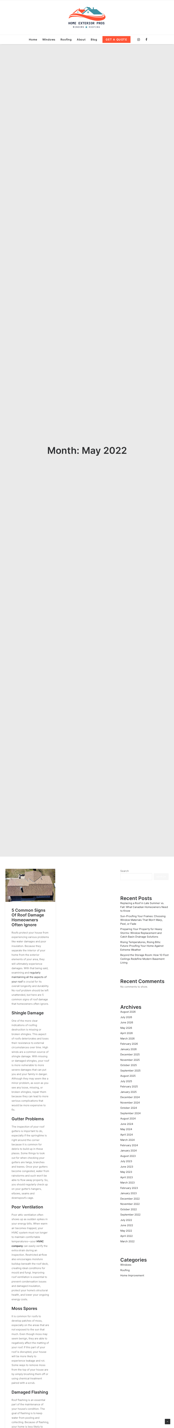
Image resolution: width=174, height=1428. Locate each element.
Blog (94, 39)
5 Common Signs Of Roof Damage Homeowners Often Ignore (28, 917)
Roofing (66, 39)
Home (33, 39)
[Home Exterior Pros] (87, 17)
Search (124, 871)
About (81, 39)
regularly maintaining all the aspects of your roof (29, 977)
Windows (49, 39)
